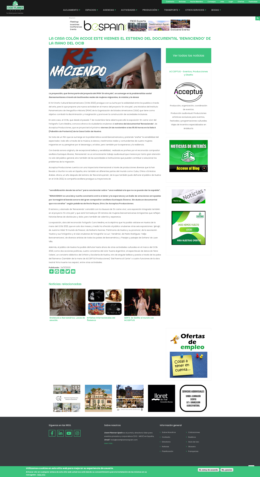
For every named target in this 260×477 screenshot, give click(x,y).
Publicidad (253, 1)
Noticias (182, 1)
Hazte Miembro (196, 1)
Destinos (192, 437)
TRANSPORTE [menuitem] (170, 10)
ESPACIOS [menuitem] (89, 10)
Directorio (166, 442)
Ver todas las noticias (188, 55)
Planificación (167, 451)
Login (231, 1)
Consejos (212, 1)
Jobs (222, 1)
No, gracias (227, 470)
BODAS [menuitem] (214, 10)
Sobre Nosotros (169, 432)
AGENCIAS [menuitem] (107, 10)
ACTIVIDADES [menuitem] (127, 10)
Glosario (192, 446)
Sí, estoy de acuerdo (208, 470)
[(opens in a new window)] (130, 31)
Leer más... (109, 443)
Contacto (170, 1)
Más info (41, 474)
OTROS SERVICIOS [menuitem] (193, 10)
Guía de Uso (193, 442)
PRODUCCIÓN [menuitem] (148, 10)
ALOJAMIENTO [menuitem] (69, 10)
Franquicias (193, 451)
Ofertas (241, 1)
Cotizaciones (194, 432)
